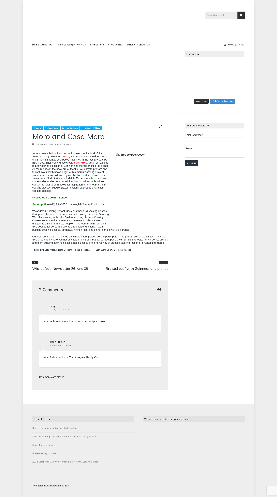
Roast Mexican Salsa (43, 445)
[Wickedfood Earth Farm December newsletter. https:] (194, 68)
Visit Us (81, 44)
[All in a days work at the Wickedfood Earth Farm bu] (194, 79)
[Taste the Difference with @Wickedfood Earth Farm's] (194, 90)
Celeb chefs (37, 128)
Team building (64, 44)
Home (35, 44)
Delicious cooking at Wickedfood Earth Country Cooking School (64, 436)
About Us (46, 44)
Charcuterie (97, 44)
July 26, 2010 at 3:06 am (59, 310)
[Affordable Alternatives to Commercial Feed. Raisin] (214, 79)
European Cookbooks (70, 128)
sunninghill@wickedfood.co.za (86, 204)
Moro (92, 249)
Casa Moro (49, 249)
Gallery (131, 44)
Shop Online (115, 44)
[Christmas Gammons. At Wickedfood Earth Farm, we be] (234, 79)
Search (241, 15)
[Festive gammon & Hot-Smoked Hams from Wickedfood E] (214, 90)
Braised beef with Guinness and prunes (137, 268)
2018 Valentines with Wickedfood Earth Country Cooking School (65, 461)
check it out (57, 342)
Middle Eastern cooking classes (72, 249)
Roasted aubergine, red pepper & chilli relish (54, 428)
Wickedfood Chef (44, 144)
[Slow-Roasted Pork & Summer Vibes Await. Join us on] (214, 68)
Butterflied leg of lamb (44, 453)
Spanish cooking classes (119, 249)
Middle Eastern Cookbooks (90, 128)
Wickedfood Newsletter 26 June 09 (60, 268)
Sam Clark (101, 249)
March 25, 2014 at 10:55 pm (61, 346)
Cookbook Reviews (52, 128)
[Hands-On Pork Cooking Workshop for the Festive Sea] (234, 68)
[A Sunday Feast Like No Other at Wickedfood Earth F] (234, 90)
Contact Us (143, 44)
